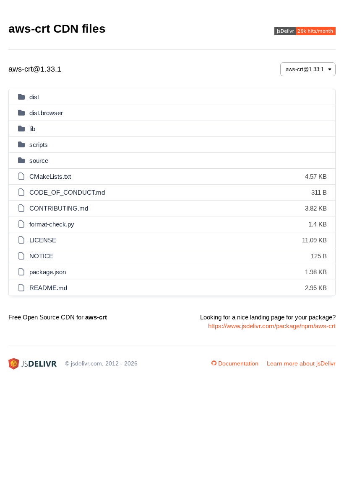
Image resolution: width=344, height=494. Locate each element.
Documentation (238, 363)
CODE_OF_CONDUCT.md (67, 192)
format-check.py (51, 224)
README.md (48, 287)
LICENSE (42, 240)
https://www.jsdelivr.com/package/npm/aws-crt (272, 325)
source (38, 160)
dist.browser (46, 112)
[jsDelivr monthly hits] (305, 32)
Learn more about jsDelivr (301, 363)
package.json (47, 271)
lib (32, 128)
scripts (38, 144)
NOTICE (41, 256)
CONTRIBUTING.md (58, 208)
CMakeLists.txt (50, 176)
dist (34, 96)
